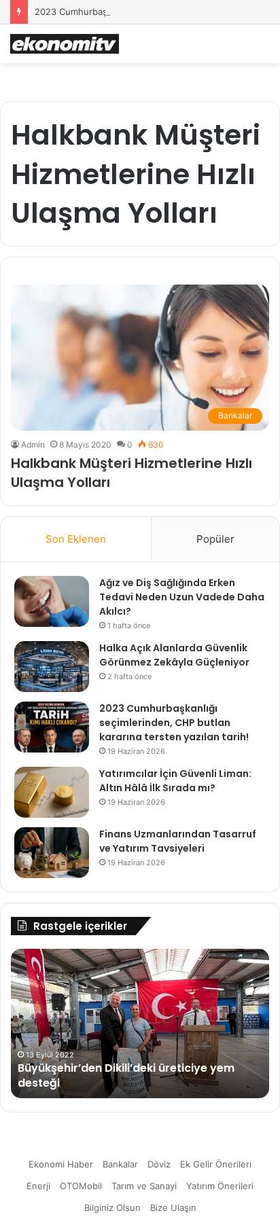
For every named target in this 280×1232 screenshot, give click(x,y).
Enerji (38, 1185)
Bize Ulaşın (173, 1207)
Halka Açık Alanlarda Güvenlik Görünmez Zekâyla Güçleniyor (174, 655)
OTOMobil (81, 1185)
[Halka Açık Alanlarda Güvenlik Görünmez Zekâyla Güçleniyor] (51, 666)
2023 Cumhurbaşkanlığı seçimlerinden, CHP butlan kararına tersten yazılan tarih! (174, 723)
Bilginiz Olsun (112, 1207)
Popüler (215, 538)
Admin (33, 444)
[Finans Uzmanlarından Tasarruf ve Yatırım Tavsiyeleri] (51, 852)
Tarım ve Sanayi (144, 1185)
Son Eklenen (76, 538)
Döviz (159, 1164)
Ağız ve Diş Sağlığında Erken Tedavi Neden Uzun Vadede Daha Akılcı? (181, 597)
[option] (140, 1023)
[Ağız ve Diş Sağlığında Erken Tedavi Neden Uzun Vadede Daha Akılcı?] (51, 601)
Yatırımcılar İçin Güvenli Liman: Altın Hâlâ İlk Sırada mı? (175, 781)
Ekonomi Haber (61, 1164)
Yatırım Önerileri (219, 1185)
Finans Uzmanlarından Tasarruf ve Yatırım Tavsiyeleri (177, 841)
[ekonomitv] (64, 44)
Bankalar (120, 1164)
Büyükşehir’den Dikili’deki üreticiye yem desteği (126, 1075)
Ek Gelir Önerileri (215, 1164)
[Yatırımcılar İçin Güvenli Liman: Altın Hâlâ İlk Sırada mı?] (51, 792)
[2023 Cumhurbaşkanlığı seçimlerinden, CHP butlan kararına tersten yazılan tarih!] (51, 727)
